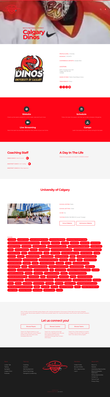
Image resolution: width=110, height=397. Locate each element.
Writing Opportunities (97, 375)
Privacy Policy (95, 381)
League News (8, 371)
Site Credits (60, 391)
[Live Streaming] (28, 122)
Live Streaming (28, 127)
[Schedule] (81, 109)
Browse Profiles (78, 367)
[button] (100, 9)
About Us (94, 364)
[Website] (26, 109)
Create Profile (78, 364)
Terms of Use (95, 379)
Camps (87, 127)
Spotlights (7, 369)
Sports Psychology (28, 371)
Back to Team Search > (29, 28)
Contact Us (94, 377)
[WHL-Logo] (12, 9)
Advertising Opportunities (98, 369)
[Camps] (87, 122)
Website (26, 114)
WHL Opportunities (79, 369)
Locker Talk (7, 364)
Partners (93, 367)
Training (6, 367)
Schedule (81, 114)
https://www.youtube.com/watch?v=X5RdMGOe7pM (74, 156)
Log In (76, 371)
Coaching (25, 364)
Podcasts (7, 373)
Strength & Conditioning (29, 373)
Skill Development (28, 369)
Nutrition (25, 367)
